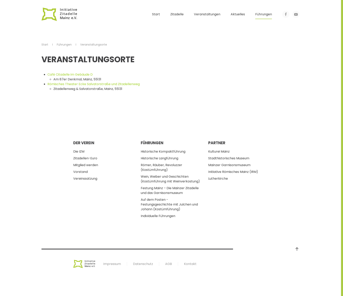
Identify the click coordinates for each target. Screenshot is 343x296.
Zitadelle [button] (177, 14)
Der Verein (83, 143)
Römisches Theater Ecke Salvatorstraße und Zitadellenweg (93, 84)
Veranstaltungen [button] (207, 14)
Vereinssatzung (85, 178)
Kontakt (190, 264)
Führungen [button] (263, 14)
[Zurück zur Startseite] (59, 14)
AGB (168, 264)
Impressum (112, 264)
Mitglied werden (85, 165)
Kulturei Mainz (219, 151)
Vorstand (80, 171)
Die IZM (78, 151)
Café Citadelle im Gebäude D (70, 74)
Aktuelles (238, 14)
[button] (297, 249)
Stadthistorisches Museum (228, 158)
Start (156, 14)
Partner (216, 143)
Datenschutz (143, 264)
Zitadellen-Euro (85, 158)
